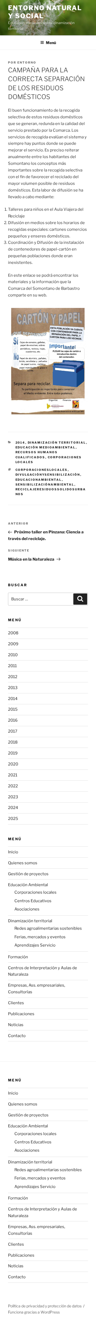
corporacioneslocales (41, 470)
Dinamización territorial (57, 442)
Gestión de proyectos (28, 873)
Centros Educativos (32, 900)
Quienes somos (22, 863)
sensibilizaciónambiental (44, 484)
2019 (13, 753)
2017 (12, 731)
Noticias (15, 1024)
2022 (13, 786)
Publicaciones (21, 1013)
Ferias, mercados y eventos (40, 937)
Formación (18, 957)
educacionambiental (38, 480)
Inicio (13, 852)
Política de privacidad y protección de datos (45, 1306)
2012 (12, 676)
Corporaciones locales (35, 892)
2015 (13, 709)
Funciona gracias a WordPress (34, 1312)
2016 (13, 720)
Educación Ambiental (28, 884)
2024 (13, 807)
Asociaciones (26, 909)
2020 (13, 764)
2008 (13, 633)
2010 (13, 654)
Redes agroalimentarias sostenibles (48, 928)
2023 (13, 797)
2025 (13, 818)
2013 (13, 687)
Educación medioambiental (45, 447)
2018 (13, 742)
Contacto (17, 1035)
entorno (26, 62)
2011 (12, 665)
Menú (51, 42)
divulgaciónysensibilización (47, 474)
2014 (20, 442)
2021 (12, 775)
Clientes (16, 1002)
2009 (13, 644)
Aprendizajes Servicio (34, 945)
